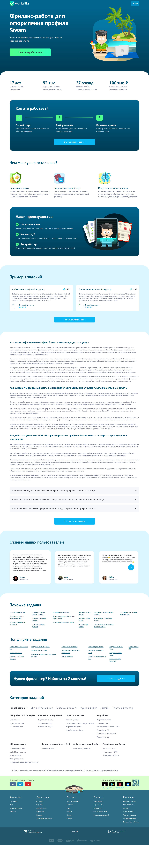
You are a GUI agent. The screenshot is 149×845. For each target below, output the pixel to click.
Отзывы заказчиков (100, 812)
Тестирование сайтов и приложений (80, 723)
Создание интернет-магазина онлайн (17, 617)
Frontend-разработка (17, 612)
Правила (39, 815)
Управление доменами (82, 748)
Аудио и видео (128, 812)
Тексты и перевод (129, 815)
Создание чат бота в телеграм (17, 658)
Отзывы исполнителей (101, 815)
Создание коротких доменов (38, 625)
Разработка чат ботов (69, 647)
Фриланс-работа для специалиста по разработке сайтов (65, 771)
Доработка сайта (104, 720)
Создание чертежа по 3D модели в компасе (43, 655)
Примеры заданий (16, 808)
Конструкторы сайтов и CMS (108, 726)
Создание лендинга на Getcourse (17, 623)
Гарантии (13, 812)
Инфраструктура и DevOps (86, 744)
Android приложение (18, 752)
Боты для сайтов (109, 748)
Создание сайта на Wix (84, 619)
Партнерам (40, 812)
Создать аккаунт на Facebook (63, 622)
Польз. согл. (97, 808)
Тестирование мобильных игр (19, 648)
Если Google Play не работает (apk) (113, 788)
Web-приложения (16, 759)
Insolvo (69, 812)
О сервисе (39, 801)
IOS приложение (18, 744)
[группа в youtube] (28, 784)
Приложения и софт (17, 748)
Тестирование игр (45, 723)
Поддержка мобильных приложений (24, 762)
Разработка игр (103, 737)
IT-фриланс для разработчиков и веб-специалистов (28, 771)
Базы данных (15, 720)
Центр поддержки (73, 801)
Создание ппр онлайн (83, 625)
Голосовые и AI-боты (111, 755)
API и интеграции (16, 726)
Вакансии (70, 805)
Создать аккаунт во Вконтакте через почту (64, 617)
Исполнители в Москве (131, 822)
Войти (135, 3)
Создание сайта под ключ (40, 647)
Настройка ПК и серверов (22, 715)
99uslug (69, 818)
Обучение (39, 805)
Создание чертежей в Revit (96, 652)
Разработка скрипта (73, 726)
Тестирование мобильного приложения (71, 652)
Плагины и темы (48, 748)
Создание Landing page (61, 612)
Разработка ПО (103, 730)
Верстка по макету (45, 720)
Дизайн (125, 808)
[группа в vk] (13, 784)
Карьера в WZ (98, 805)
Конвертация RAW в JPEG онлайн (103, 619)
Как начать (13, 801)
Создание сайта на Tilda (116, 648)
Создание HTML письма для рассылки (128, 613)
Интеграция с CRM (110, 752)
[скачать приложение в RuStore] (128, 784)
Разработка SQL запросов (115, 660)
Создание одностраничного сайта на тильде (104, 625)
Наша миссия (97, 801)
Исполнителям (41, 808)
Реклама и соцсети (129, 801)
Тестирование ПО (16, 653)
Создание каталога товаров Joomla (38, 613)
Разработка (102, 715)
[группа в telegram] (20, 784)
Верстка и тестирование (50, 715)
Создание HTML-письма (85, 613)
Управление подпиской (44, 818)
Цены (11, 805)
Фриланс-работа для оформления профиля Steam (102, 771)
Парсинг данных (72, 720)
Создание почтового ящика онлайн (103, 613)
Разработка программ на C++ (97, 658)
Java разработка (67, 657)
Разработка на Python (39, 651)
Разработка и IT (129, 805)
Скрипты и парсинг (75, 715)
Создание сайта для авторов (39, 619)
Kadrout (69, 815)
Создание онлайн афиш (115, 654)
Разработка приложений (106, 733)
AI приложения (15, 755)
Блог (68, 808)
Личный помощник (129, 818)
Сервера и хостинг (17, 723)
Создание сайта (103, 723)
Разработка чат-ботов (74, 730)
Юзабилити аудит (45, 726)
